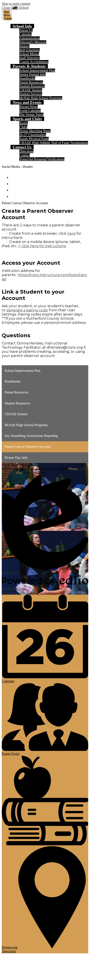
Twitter (13, 182)
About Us (26, 30)
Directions (26, 151)
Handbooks (27, 78)
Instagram (13, 188)
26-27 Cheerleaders (32, 135)
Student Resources (32, 86)
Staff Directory (29, 58)
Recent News (28, 106)
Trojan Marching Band (35, 131)
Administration (29, 38)
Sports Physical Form (34, 139)
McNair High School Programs (40, 98)
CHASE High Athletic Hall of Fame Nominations (53, 143)
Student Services (30, 94)
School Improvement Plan (37, 70)
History (24, 46)
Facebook (13, 175)
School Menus (29, 54)
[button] (22, 26)
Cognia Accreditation (33, 62)
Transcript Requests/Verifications (41, 159)
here (71, 233)
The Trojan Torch (31, 114)
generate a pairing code (27, 310)
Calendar (25, 34)
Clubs (23, 127)
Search (13, 194)
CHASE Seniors (30, 90)
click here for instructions (43, 246)
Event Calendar (30, 110)
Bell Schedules (29, 50)
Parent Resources (31, 82)
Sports (23, 123)
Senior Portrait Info (32, 74)
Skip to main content (16, 3)
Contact (24, 155)
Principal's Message (32, 42)
